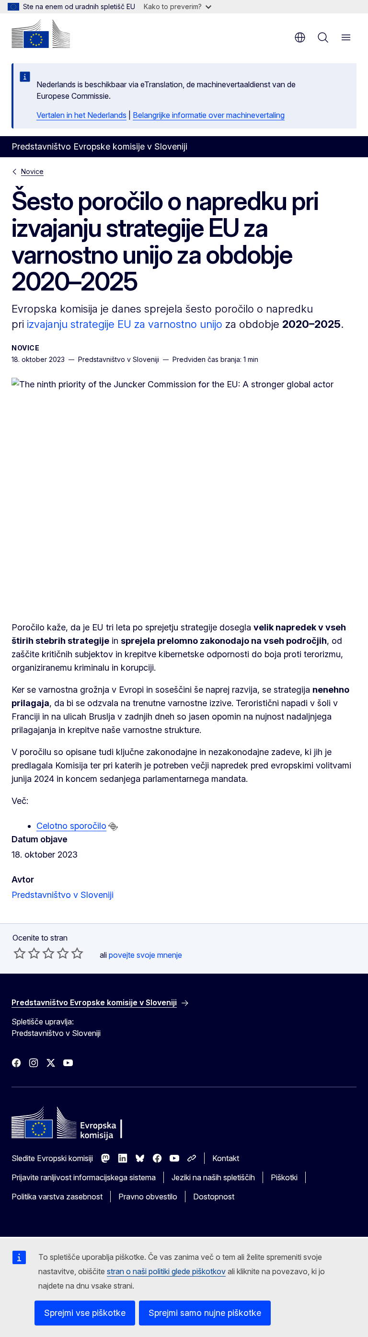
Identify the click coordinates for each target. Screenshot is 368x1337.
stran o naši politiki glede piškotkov (166, 1271)
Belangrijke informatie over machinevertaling (209, 115)
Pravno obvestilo (147, 1196)
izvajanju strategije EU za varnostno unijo (124, 324)
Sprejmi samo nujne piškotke (205, 1313)
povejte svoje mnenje (145, 955)
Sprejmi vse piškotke (85, 1313)
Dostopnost (213, 1196)
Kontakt (225, 1158)
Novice (32, 171)
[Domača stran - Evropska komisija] (41, 33)
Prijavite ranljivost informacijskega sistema (84, 1177)
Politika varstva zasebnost (57, 1196)
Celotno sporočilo (71, 826)
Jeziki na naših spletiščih (213, 1177)
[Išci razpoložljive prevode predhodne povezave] (113, 826)
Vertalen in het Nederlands (81, 115)
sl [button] (299, 37)
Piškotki (284, 1177)
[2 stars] (26, 953)
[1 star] (19, 953)
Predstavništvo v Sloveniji (63, 895)
